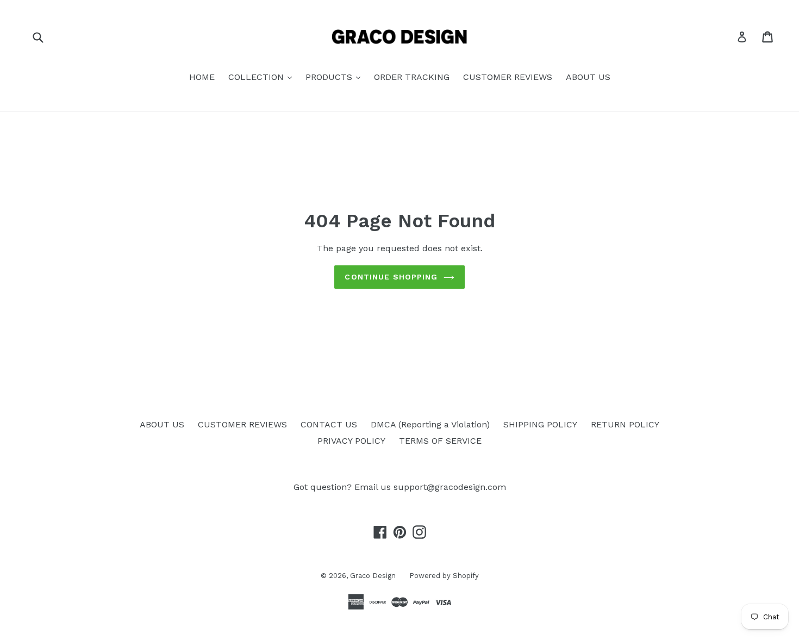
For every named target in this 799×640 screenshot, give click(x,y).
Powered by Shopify (444, 575)
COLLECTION (257, 77)
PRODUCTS (330, 77)
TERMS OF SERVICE (440, 441)
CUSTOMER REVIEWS (507, 77)
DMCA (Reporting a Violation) (430, 424)
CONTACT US (329, 424)
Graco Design (373, 575)
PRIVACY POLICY (351, 441)
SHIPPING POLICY (540, 424)
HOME (202, 77)
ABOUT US (588, 77)
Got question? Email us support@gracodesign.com (400, 487)
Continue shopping (391, 276)
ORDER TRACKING (412, 77)
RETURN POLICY (625, 424)
